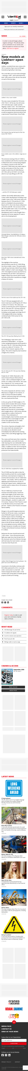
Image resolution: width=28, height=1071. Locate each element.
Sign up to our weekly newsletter (14, 26)
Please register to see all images (12, 89)
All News (23, 36)
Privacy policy (6, 1062)
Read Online (13, 687)
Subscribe (14, 1043)
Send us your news (9, 1032)
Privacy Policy (8, 1048)
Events (13, 23)
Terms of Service (18, 1048)
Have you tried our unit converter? (14, 29)
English (11, 20)
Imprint (17, 1062)
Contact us (6, 1029)
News (6, 23)
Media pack (13, 690)
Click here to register (13, 48)
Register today (8, 615)
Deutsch (16, 20)
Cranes (3, 595)
